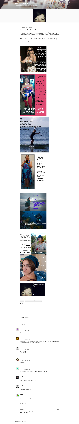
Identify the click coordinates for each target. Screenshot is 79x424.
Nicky (21, 359)
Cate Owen (21, 4)
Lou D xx (21, 394)
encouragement (25, 317)
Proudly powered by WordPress (20, 421)
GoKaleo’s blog (27, 38)
